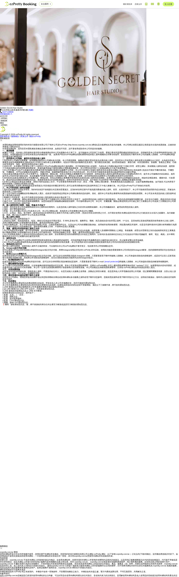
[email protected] (112, 262)
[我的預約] (146, 4)
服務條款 (15, 136)
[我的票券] (152, 4)
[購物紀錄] (158, 4)
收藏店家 (4, 121)
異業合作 (24, 136)
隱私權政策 (5, 136)
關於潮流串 (127, 4)
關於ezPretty (35, 136)
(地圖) (30, 110)
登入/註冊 (168, 4)
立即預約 (4, 118)
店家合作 (138, 4)
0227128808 (7, 112)
